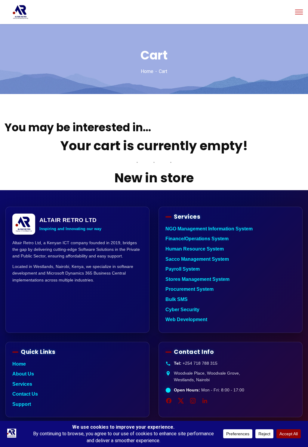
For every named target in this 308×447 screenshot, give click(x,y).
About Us (23, 373)
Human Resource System (194, 248)
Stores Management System (197, 279)
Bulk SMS (176, 299)
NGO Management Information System (209, 228)
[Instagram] (192, 400)
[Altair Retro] (21, 11)
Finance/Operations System (197, 238)
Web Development (186, 319)
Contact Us (25, 394)
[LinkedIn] (205, 400)
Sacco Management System (197, 259)
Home (147, 71)
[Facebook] (168, 400)
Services (22, 384)
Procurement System (189, 289)
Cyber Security (182, 309)
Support (21, 404)
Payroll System (182, 269)
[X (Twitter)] (180, 400)
